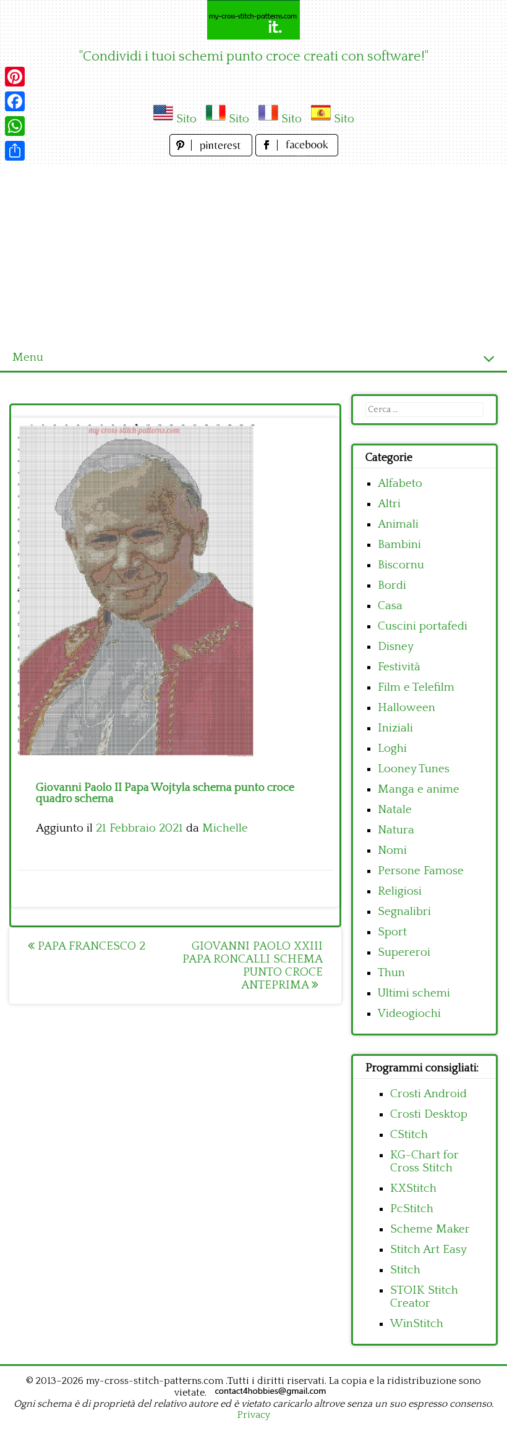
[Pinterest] (14, 76)
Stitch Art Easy (428, 1249)
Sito (186, 118)
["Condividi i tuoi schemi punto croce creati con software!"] (253, 20)
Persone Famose (421, 870)
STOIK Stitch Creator (424, 1297)
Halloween (406, 707)
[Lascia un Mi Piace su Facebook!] (296, 152)
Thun (391, 972)
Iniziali (395, 728)
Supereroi (404, 952)
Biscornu (401, 565)
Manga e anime (418, 789)
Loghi (392, 748)
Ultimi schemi (414, 993)
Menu (27, 357)
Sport (392, 931)
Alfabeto (400, 483)
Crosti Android (428, 1093)
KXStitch (413, 1188)
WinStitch (416, 1323)
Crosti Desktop (428, 1114)
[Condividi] (14, 150)
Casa (390, 605)
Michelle (225, 828)
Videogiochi (409, 1013)
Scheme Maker (430, 1229)
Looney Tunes (413, 768)
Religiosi (400, 891)
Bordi (392, 585)
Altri (389, 503)
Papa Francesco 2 (90, 946)
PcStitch (411, 1208)
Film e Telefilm (416, 687)
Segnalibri (404, 911)
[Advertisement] (253, 252)
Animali (398, 524)
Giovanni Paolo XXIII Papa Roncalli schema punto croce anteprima (252, 966)
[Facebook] (14, 101)
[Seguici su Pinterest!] (212, 152)
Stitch (405, 1269)
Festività (399, 666)
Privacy (253, 1414)
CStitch (409, 1134)
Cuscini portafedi (422, 626)
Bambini (399, 544)
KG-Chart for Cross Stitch (424, 1161)
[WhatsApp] (14, 126)
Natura (396, 830)
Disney (396, 646)
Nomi (392, 850)
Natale (395, 809)
